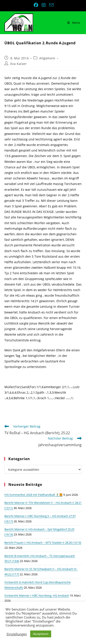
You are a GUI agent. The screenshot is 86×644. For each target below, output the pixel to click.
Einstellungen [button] (17, 634)
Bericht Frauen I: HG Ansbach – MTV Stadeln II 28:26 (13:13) (42, 543)
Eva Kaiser (18, 64)
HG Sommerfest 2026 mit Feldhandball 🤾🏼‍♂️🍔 (33, 495)
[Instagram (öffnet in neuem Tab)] (44, 5)
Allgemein (47, 58)
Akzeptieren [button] (41, 634)
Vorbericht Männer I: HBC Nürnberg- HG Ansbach (36, 595)
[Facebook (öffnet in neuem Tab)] (36, 5)
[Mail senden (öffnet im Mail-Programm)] (51, 5)
